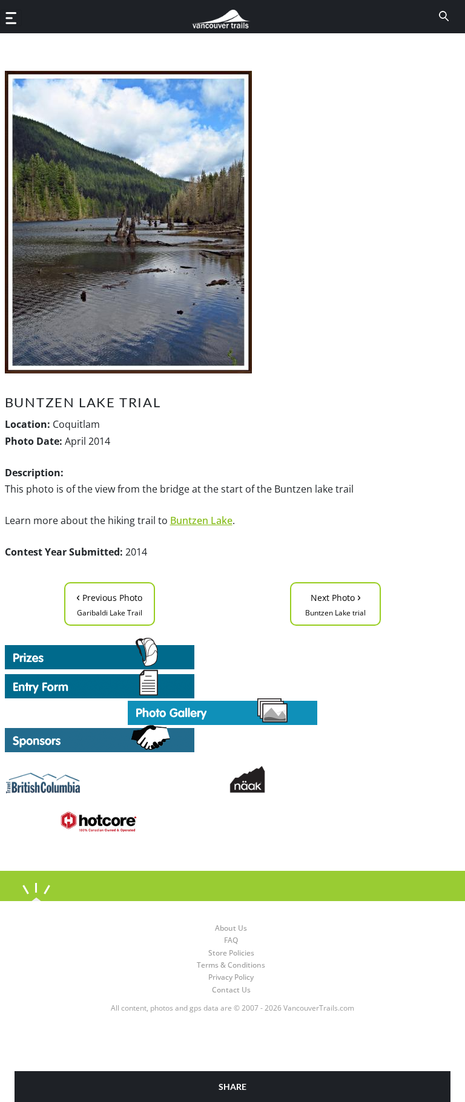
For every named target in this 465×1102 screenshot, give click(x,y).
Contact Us (231, 990)
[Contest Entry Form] (223, 683)
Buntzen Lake (201, 520)
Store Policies (231, 953)
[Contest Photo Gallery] (222, 710)
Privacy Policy (231, 977)
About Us (231, 928)
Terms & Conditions (231, 965)
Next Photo (335, 603)
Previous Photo (109, 603)
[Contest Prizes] (223, 653)
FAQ (231, 940)
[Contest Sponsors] (223, 738)
